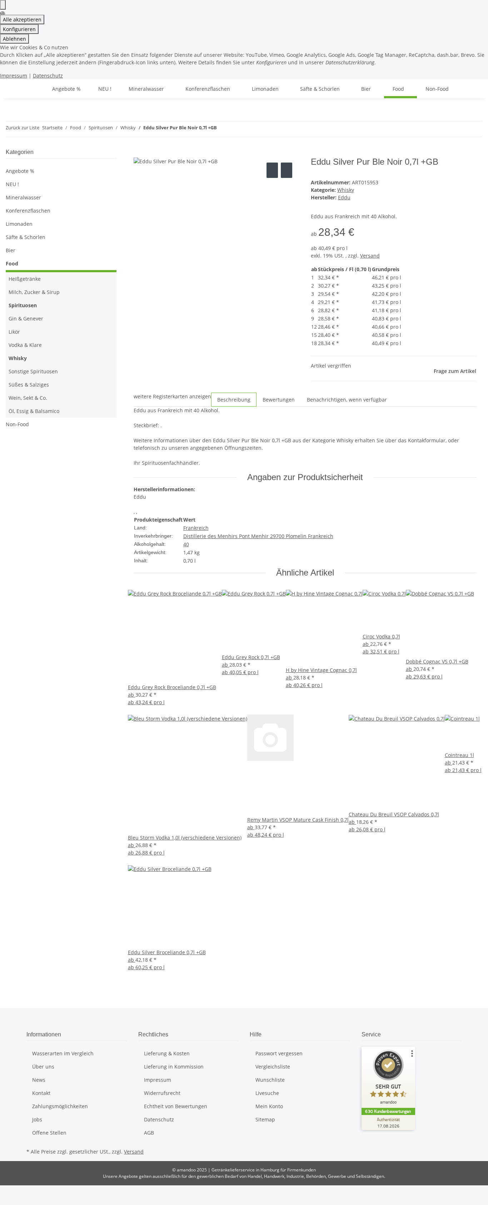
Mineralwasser (23, 197)
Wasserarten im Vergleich (63, 1053)
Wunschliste (270, 1079)
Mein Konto (269, 1106)
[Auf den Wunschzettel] (286, 170)
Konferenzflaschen (28, 210)
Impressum (13, 75)
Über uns (43, 1066)
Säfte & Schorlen (25, 237)
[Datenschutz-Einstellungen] (3, 5)
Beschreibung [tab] (233, 399)
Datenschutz (48, 75)
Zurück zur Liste (22, 127)
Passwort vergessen (279, 1053)
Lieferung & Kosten (167, 1053)
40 (186, 544)
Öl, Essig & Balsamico (34, 411)
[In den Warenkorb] (139, 153)
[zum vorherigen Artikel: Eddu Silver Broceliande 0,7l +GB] (222, 129)
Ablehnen (14, 38)
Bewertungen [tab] (279, 399)
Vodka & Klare (25, 345)
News (38, 1079)
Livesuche (267, 1093)
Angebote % (20, 171)
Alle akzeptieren (22, 19)
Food (12, 263)
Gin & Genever (26, 318)
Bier (10, 250)
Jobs (37, 1119)
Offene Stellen (49, 1132)
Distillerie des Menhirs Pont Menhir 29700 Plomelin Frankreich (258, 536)
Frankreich (196, 527)
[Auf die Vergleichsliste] (272, 170)
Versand (370, 255)
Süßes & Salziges (29, 384)
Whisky (345, 189)
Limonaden (19, 223)
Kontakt (41, 1093)
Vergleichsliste (272, 1066)
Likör (14, 331)
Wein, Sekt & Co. (28, 397)
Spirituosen (23, 305)
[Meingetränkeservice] (35, 88)
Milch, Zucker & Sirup (34, 292)
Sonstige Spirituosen (33, 371)
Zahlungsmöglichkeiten (60, 1106)
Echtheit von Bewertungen (175, 1106)
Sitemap (265, 1119)
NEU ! (12, 184)
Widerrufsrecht (162, 1093)
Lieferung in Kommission (174, 1066)
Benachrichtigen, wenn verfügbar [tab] (347, 399)
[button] (61, 197)
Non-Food (17, 424)
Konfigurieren (19, 29)
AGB (149, 1132)
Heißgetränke (25, 278)
